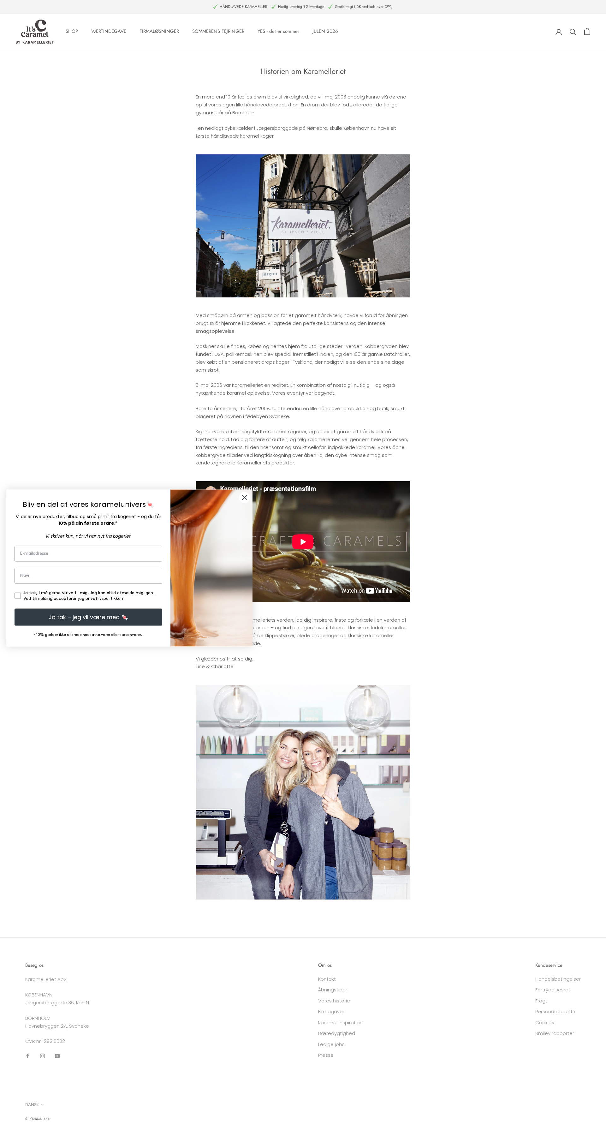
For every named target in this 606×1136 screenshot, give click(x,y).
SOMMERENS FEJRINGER (218, 31)
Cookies (544, 1022)
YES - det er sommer (278, 31)
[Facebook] (27, 1056)
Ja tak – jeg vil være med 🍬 (88, 617)
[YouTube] (57, 1056)
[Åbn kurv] (587, 31)
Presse (326, 1055)
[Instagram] (42, 1056)
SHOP (72, 31)
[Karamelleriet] (303, 792)
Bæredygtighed (336, 1033)
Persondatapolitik (555, 1011)
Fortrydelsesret (552, 989)
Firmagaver (331, 1011)
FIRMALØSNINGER (159, 31)
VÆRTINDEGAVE (108, 31)
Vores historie (334, 1000)
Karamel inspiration (340, 1022)
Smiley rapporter (554, 1033)
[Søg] (573, 31)
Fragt (541, 1000)
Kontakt (327, 979)
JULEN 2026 (325, 31)
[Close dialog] (244, 497)
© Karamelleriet (37, 1119)
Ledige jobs (331, 1044)
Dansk (32, 1105)
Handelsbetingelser (558, 979)
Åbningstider (332, 989)
